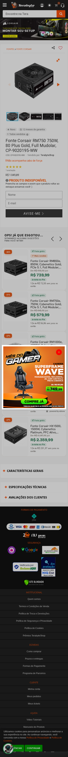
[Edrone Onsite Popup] (34, 378)
